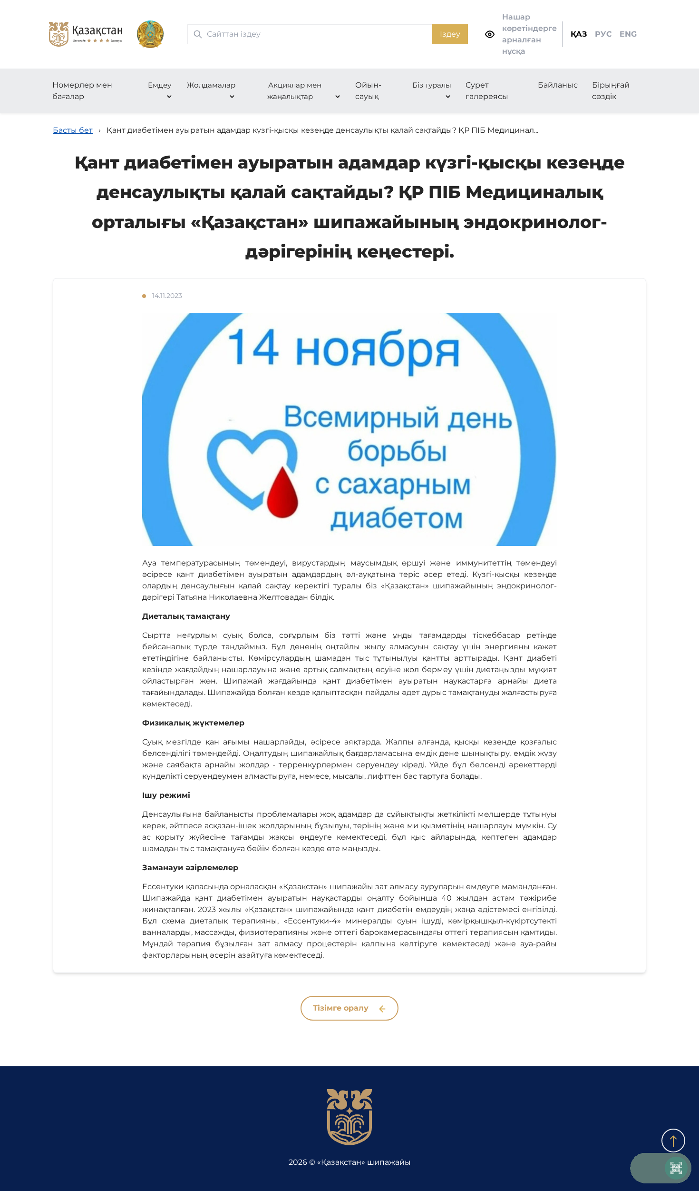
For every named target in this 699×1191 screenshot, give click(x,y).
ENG (628, 34)
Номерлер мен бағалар (82, 90)
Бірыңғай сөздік (611, 90)
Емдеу (159, 84)
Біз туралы (431, 84)
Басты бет (73, 130)
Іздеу (450, 34)
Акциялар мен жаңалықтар (294, 90)
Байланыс (558, 84)
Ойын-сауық (368, 90)
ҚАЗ (579, 34)
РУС (603, 34)
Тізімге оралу (342, 1007)
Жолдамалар (211, 84)
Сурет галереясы (487, 90)
